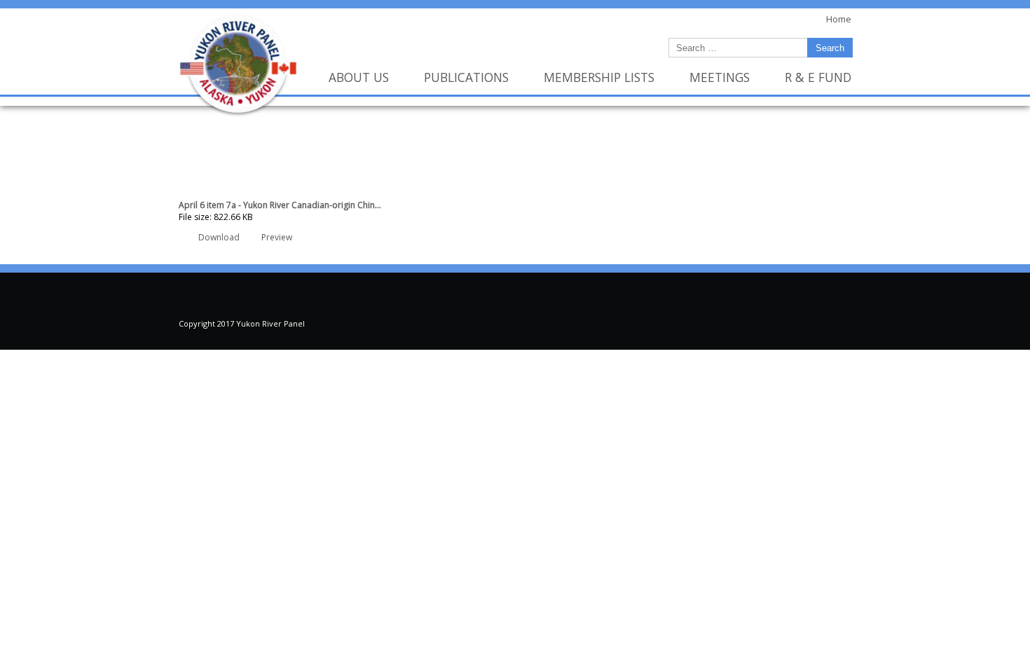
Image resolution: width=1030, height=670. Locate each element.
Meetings (719, 77)
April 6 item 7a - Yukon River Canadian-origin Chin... (280, 205)
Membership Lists (599, 77)
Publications (466, 77)
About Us (359, 77)
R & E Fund (818, 77)
